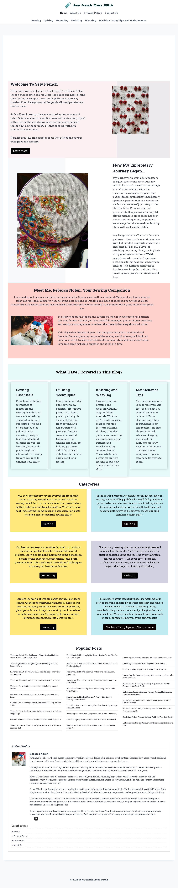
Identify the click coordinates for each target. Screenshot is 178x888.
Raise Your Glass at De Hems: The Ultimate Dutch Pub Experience (35, 719)
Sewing (36, 20)
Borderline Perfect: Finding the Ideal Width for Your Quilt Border (148, 717)
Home (63, 12)
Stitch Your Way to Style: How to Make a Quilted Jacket (144, 669)
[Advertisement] (89, 60)
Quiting (48, 20)
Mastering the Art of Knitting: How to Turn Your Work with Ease (35, 680)
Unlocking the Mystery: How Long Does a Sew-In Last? (144, 663)
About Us (75, 12)
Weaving (90, 20)
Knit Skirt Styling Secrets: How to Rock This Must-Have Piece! (91, 719)
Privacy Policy (93, 12)
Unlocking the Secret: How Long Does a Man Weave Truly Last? (91, 713)
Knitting (76, 20)
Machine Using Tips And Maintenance (122, 20)
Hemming (62, 20)
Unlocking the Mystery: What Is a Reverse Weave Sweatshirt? (147, 657)
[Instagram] (36, 818)
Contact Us (111, 12)
